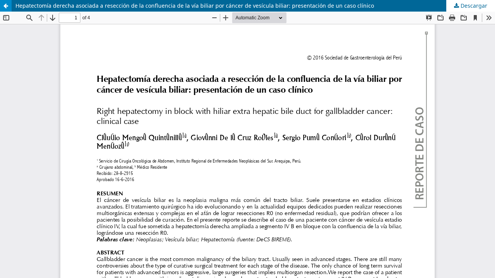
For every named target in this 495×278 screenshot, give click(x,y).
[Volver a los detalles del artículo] (6, 6)
